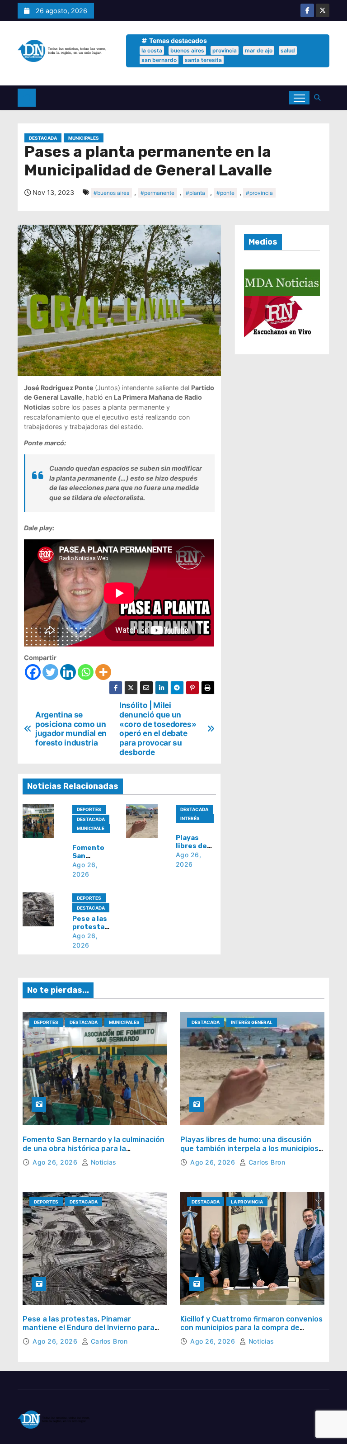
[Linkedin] (68, 672)
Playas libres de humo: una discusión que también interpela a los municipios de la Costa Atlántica (249, 1148)
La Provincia (247, 1201)
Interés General (191, 819)
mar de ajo (258, 50)
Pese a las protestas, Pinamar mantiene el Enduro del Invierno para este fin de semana (89, 1327)
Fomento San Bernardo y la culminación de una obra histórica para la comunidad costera (93, 1148)
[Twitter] (50, 672)
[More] (103, 672)
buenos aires (187, 50)
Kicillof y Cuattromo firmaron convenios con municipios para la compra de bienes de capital (251, 1327)
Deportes (89, 809)
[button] (319, 97)
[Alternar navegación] (299, 97)
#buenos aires (111, 192)
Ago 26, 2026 (56, 1162)
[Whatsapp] (86, 672)
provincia (224, 50)
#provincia (259, 192)
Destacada (43, 138)
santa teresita (203, 60)
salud (288, 50)
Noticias (103, 1162)
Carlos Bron (265, 1162)
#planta (195, 192)
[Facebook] (33, 672)
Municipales (83, 138)
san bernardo (159, 60)
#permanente (157, 192)
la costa (151, 50)
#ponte (225, 192)
